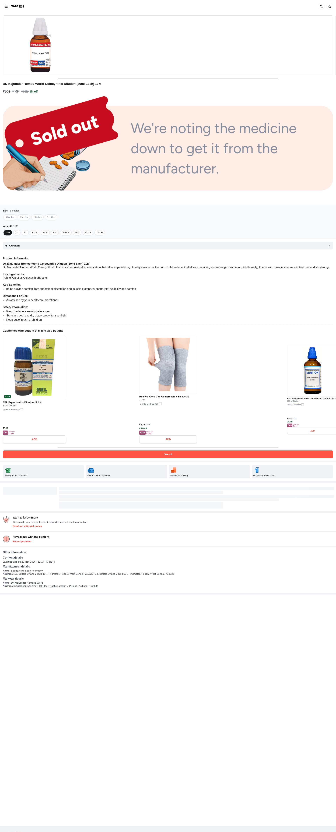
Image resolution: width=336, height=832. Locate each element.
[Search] (320, 6)
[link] (18, 6)
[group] (168, 45)
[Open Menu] (6, 6)
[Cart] (329, 6)
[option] (10, 217)
